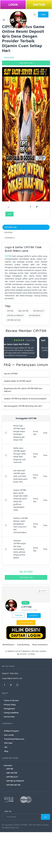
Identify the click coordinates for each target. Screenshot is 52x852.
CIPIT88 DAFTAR (13, 320)
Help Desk (14, 673)
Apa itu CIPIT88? (11, 373)
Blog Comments (40, 644)
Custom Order (26, 622)
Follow (18, 615)
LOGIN (13, 4)
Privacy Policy (10, 704)
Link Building (23, 644)
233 (9, 214)
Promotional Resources (14, 739)
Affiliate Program (11, 731)
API (5, 747)
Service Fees (9, 716)
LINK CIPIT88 (23, 311)
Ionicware (8, 765)
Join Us (7, 811)
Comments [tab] (10, 238)
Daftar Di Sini (26, 63)
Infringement (9, 708)
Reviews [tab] (9, 232)
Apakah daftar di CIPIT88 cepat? (17, 381)
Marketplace (8, 644)
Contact (33, 615)
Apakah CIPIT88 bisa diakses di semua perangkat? (25, 398)
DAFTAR (39, 4)
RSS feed (8, 743)
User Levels (9, 735)
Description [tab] (11, 227)
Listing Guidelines (11, 712)
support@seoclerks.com (12, 678)
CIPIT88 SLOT (38, 311)
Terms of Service (11, 700)
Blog (6, 751)
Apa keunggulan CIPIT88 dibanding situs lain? (23, 406)
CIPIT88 (8, 256)
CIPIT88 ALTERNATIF (15, 315)
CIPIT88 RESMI (34, 315)
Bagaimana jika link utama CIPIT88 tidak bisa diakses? (23, 389)
